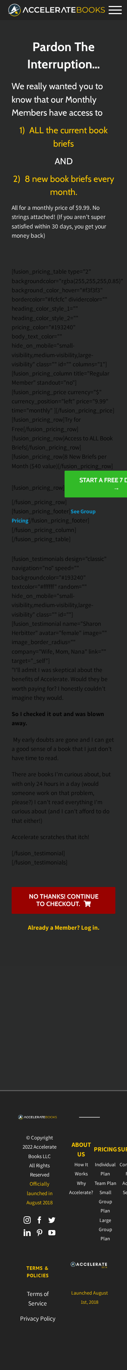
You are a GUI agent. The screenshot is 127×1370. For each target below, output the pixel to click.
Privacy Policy (37, 1318)
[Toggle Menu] (115, 10)
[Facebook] (39, 1220)
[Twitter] (51, 1220)
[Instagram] (27, 1220)
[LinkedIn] (27, 1232)
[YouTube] (51, 1232)
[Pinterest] (39, 1232)
